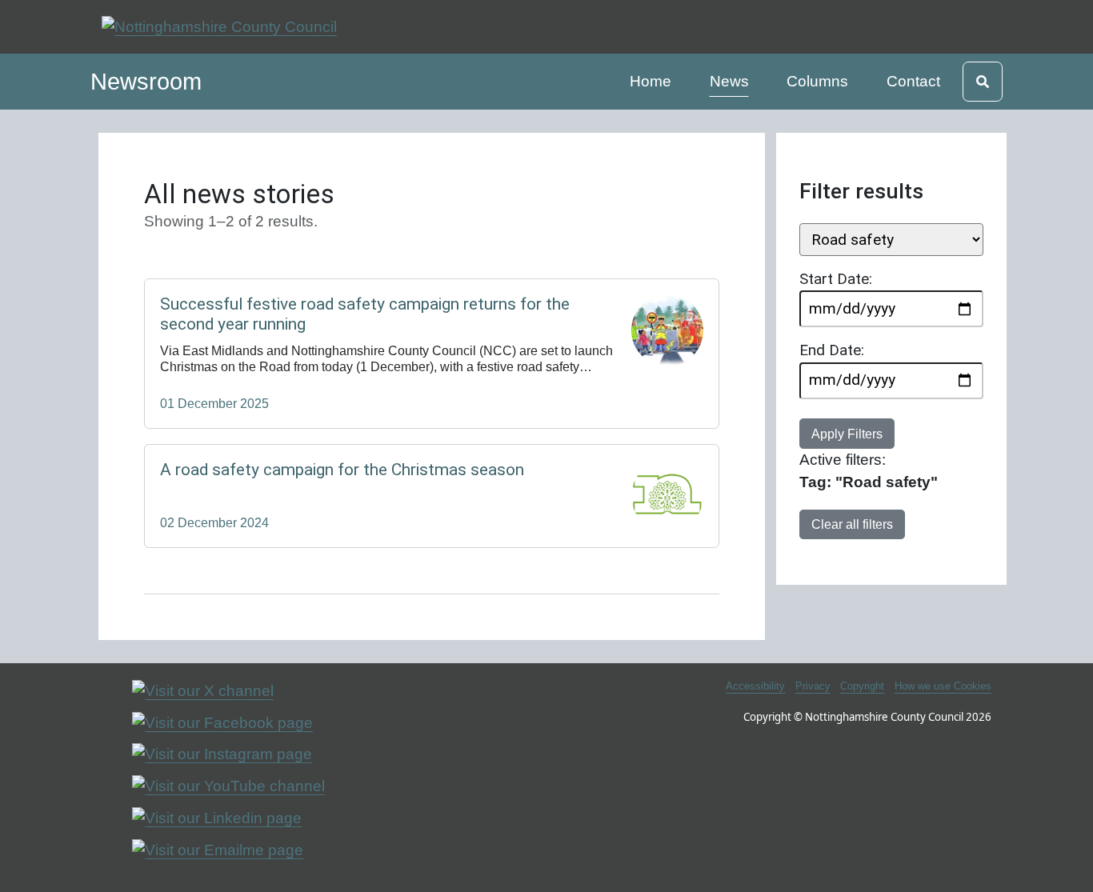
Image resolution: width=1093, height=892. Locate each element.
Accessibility (755, 686)
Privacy (813, 686)
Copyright (862, 686)
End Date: (831, 350)
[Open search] (983, 82)
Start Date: (835, 279)
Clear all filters (852, 524)
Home (653, 81)
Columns (817, 81)
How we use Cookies (943, 686)
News (732, 81)
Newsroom (146, 81)
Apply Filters (847, 433)
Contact (913, 81)
